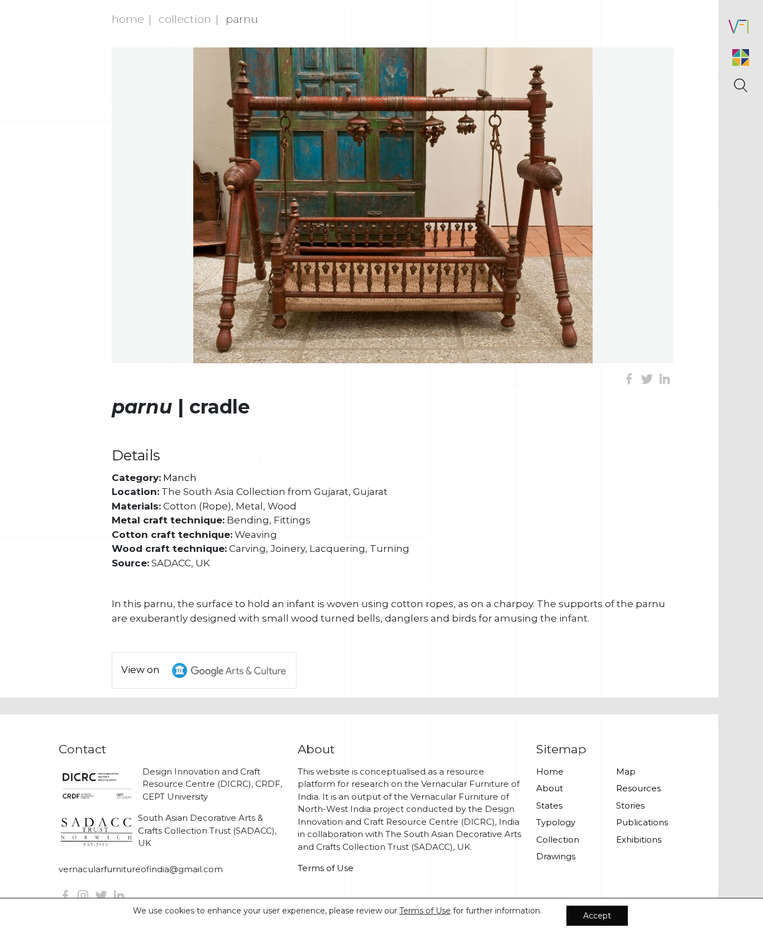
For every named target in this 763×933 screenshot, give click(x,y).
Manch (180, 477)
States (549, 805)
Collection (185, 19)
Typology (555, 822)
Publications (642, 822)
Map (626, 771)
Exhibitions (638, 839)
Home (128, 19)
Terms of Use (326, 868)
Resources (638, 788)
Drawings (555, 856)
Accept (597, 916)
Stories (630, 805)
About (549, 788)
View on (141, 669)
